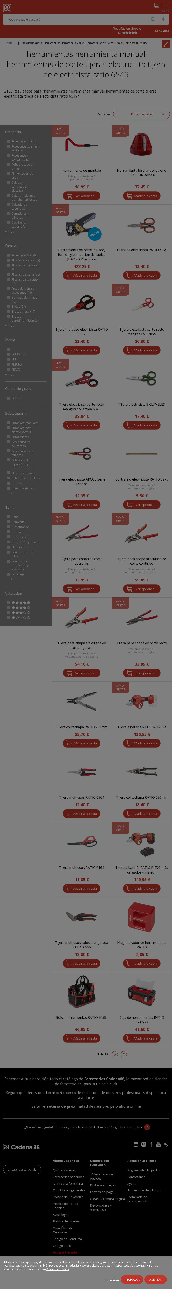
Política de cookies (57, 1269)
